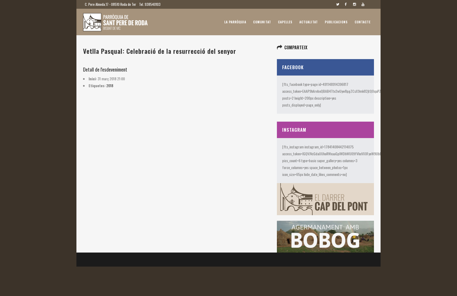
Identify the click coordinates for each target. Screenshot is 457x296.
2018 (109, 85)
